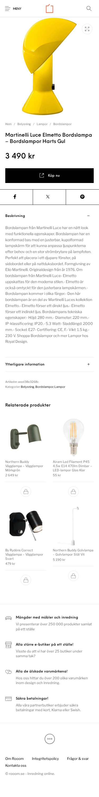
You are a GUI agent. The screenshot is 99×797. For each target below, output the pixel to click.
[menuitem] (14, 758)
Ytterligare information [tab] (25, 364)
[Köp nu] (26, 491)
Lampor (42, 124)
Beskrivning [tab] (15, 216)
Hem (8, 124)
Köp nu (54, 175)
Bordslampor (62, 124)
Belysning (24, 124)
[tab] (49, 283)
